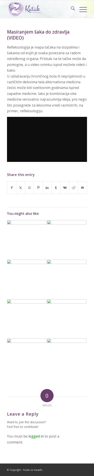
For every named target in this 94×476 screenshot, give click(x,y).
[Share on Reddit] (73, 187)
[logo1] (39, 9)
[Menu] (81, 9)
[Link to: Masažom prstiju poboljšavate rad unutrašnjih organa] (26, 240)
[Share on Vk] (65, 187)
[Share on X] (20, 187)
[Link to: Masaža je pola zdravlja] (26, 279)
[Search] (70, 9)
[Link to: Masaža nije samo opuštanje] (66, 279)
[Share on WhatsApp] (29, 187)
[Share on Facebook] (11, 187)
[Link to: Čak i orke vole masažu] (66, 240)
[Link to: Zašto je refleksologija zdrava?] (66, 358)
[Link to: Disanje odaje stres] (66, 319)
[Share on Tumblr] (56, 187)
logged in (36, 436)
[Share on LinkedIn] (47, 187)
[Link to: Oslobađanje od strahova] (26, 358)
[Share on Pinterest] (38, 187)
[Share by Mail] (82, 187)
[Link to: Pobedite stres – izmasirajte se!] (26, 319)
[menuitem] (70, 9)
